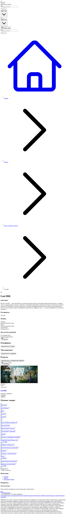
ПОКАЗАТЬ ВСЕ (5, 346)
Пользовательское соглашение (9, 495)
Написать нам (6, 492)
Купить (3, 396)
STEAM (12, 346)
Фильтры (5, 339)
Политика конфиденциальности (26, 495)
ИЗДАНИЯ (13, 353)
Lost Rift (3, 390)
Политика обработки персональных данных (47, 495)
